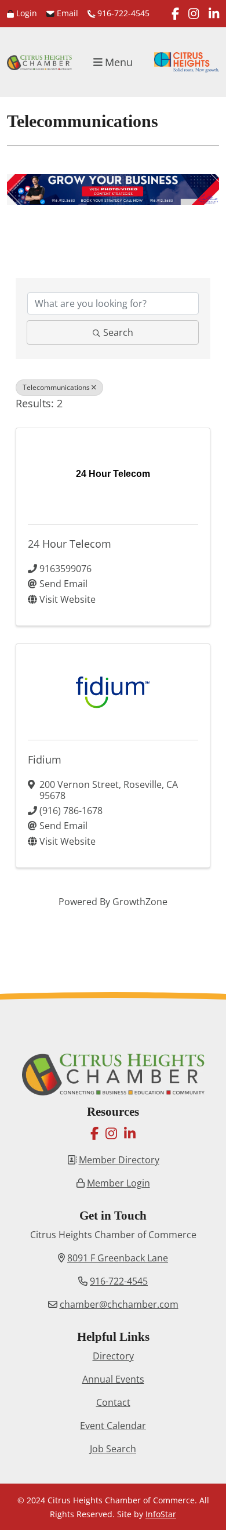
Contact (113, 1402)
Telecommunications (56, 387)
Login (25, 13)
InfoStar (160, 1514)
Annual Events (113, 1379)
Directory (113, 1356)
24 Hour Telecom (69, 544)
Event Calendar (113, 1425)
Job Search (113, 1448)
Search (118, 332)
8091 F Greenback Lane (117, 1258)
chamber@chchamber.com (119, 1304)
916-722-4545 (122, 13)
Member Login (118, 1183)
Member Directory (119, 1159)
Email (66, 13)
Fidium (44, 759)
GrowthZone (139, 901)
